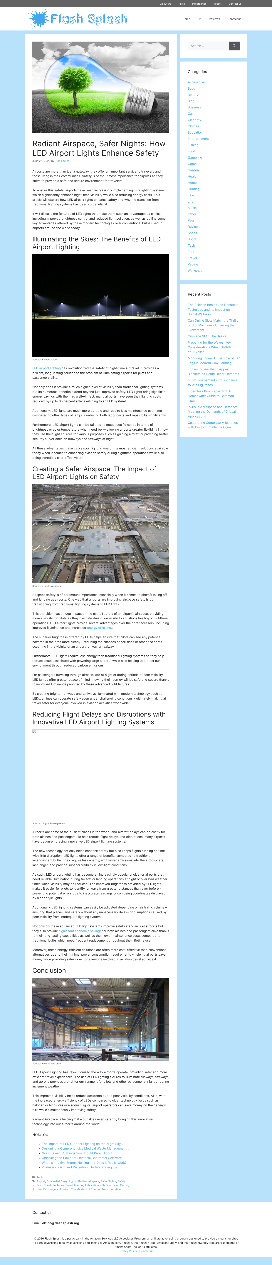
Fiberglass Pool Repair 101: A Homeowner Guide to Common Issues (211, 396)
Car (190, 113)
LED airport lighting (46, 368)
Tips (191, 252)
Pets (191, 220)
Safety (122, 1181)
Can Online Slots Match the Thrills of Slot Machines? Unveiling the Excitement (213, 325)
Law (191, 195)
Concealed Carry (57, 1181)
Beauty (193, 95)
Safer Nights (108, 1181)
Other (192, 214)
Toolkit (217, 3)
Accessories (197, 82)
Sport (192, 239)
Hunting (193, 189)
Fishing (193, 145)
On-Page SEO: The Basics (207, 336)
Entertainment (198, 139)
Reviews (214, 19)
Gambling (195, 157)
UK (200, 19)
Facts (182, 3)
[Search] (234, 46)
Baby (191, 88)
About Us (165, 3)
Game (192, 164)
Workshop (195, 270)
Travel (192, 258)
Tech (40, 1177)
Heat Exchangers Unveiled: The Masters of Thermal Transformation (79, 1189)
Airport (41, 1181)
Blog (191, 101)
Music (192, 208)
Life (190, 201)
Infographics (199, 3)
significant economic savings (80, 931)
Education (195, 132)
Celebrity (194, 120)
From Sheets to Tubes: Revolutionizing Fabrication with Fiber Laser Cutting (83, 1185)
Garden (193, 170)
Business (194, 107)
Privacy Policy (128, 1251)
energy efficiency (99, 628)
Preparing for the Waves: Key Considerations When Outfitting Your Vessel (211, 347)
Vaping (193, 264)
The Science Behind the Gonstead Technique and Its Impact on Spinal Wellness (213, 309)
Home (186, 19)
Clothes (193, 126)
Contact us (235, 3)
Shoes (192, 233)
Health (193, 176)
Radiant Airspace (88, 1181)
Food (191, 151)
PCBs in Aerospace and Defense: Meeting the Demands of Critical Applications (212, 411)
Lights (73, 1181)
